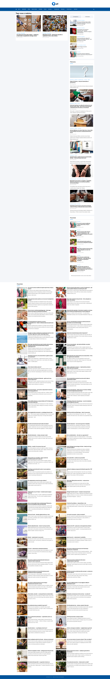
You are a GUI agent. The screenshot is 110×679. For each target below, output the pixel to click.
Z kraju (79, 103)
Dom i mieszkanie (80, 45)
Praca (45, 9)
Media (89, 79)
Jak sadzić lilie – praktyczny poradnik (76, 457)
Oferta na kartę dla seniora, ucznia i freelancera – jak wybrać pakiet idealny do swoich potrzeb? (84, 233)
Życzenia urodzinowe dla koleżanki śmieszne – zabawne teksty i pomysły (39, 560)
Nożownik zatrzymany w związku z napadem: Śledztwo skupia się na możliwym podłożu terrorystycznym (80, 182)
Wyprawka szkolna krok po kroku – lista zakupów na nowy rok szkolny (84, 250)
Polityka (76, 128)
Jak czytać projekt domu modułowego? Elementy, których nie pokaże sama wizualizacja (40, 504)
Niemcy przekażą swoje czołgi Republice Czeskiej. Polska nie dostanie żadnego (84, 23)
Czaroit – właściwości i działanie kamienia (38, 548)
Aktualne (88, 16)
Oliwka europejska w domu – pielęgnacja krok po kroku (40, 650)
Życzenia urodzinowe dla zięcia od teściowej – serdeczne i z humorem (78, 549)
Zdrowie (62, 9)
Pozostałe (69, 9)
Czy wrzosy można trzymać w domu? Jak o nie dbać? (79, 639)
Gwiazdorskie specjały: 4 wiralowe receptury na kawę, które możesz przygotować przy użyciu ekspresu (84, 268)
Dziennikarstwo (80, 79)
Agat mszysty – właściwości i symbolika (76, 537)
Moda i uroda (34, 9)
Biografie (24, 9)
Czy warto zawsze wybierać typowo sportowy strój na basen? (84, 54)
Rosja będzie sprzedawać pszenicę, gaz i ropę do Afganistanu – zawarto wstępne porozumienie (84, 31)
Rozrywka (23, 33)
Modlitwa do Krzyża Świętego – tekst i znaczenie (78, 412)
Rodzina (49, 9)
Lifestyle (85, 79)
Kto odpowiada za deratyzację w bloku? (37, 480)
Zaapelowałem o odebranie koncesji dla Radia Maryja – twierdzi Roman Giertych (80, 157)
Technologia (56, 9)
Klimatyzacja (73, 275)
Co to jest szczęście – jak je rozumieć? (76, 514)
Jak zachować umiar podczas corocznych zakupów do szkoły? (84, 242)
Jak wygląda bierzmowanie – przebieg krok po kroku (40, 412)
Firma (29, 9)
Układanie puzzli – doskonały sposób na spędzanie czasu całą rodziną (53, 35)
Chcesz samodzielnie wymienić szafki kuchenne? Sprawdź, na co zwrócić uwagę (78, 322)
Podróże (40, 9)
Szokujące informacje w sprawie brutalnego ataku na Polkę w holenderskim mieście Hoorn (81, 206)
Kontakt (75, 9)
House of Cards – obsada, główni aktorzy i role (39, 514)
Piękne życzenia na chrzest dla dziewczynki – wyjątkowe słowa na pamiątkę (39, 572)
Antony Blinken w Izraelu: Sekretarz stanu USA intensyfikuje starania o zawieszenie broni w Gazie (81, 131)
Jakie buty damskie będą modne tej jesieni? (77, 333)
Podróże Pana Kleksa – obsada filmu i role (76, 503)
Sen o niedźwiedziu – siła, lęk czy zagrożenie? (77, 435)
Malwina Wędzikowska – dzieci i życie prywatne (39, 525)
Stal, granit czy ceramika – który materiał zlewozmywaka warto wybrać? (38, 458)
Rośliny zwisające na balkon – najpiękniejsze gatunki (79, 628)
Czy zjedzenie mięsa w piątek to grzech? (37, 605)
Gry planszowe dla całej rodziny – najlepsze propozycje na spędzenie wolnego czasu (27, 35)
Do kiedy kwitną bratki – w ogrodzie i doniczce (39, 662)
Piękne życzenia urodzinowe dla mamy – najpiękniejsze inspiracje (76, 560)
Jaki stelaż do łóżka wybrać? (34, 367)
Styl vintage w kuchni (82, 46)
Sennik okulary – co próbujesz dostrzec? (37, 628)
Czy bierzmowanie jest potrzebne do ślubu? (38, 423)
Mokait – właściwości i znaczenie (35, 537)
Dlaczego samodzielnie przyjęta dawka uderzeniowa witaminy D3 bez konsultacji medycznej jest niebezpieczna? (40, 345)
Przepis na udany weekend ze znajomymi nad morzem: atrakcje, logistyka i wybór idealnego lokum (41, 333)
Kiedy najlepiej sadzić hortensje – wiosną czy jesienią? (40, 639)
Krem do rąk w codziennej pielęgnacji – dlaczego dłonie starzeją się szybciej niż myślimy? (84, 259)
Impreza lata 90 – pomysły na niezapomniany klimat (79, 525)
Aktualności (79, 20)
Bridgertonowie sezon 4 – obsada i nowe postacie (78, 491)
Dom (19, 9)
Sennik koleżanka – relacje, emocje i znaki (38, 435)
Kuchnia (84, 45)
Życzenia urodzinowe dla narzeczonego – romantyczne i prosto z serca (38, 583)
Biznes (76, 103)
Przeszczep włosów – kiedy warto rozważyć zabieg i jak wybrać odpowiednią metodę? (79, 390)
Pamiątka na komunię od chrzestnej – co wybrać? (78, 594)
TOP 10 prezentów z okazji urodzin (75, 616)
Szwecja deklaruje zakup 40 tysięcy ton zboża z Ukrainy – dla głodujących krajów (84, 39)
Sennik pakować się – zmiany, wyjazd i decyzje (78, 605)
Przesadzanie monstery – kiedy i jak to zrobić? (78, 662)
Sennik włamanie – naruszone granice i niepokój (78, 423)
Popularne (76, 16)
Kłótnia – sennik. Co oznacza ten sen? (37, 446)
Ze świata (83, 20)
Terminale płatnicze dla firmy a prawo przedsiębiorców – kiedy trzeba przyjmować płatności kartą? (40, 322)
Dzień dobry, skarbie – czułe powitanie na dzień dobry (40, 594)
